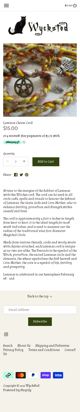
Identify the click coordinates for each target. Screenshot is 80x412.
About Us (24, 346)
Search (7, 346)
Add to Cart (46, 161)
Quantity (9, 153)
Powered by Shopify (17, 390)
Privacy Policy (13, 350)
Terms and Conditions (44, 350)
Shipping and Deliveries (52, 346)
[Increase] (24, 161)
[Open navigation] (6, 5)
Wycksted (32, 386)
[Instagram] (6, 334)
